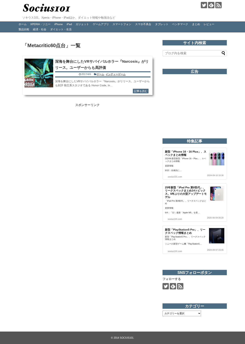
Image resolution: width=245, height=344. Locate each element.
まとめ (196, 24)
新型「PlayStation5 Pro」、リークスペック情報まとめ (185, 231)
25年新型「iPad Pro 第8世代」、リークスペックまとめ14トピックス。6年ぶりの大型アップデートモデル (186, 192)
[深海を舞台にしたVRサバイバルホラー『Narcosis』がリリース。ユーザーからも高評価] (38, 73)
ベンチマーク (180, 24)
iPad (69, 24)
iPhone (58, 24)
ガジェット (82, 24)
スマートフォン (122, 24)
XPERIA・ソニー (40, 24)
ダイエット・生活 (61, 29)
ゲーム (100, 74)
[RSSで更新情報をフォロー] (218, 5)
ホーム (23, 24)
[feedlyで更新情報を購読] (211, 5)
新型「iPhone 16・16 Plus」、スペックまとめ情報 (185, 153)
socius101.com (175, 177)
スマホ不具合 (143, 24)
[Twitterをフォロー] (204, 5)
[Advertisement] (87, 134)
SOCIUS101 (126, 337)
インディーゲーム (116, 74)
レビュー (209, 24)
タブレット (161, 24)
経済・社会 (39, 29)
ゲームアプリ (101, 24)
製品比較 (24, 29)
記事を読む (140, 91)
